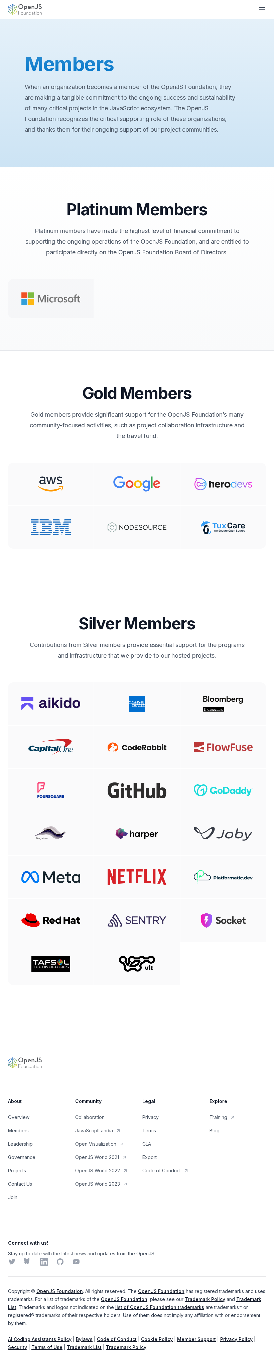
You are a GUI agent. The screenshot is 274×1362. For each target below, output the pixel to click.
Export (149, 1157)
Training (218, 1117)
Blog (215, 1130)
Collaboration (90, 1117)
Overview (18, 1117)
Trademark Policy (205, 1299)
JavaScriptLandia (94, 1130)
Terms (149, 1130)
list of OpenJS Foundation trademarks (159, 1307)
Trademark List (84, 1347)
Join (12, 1197)
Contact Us (20, 1184)
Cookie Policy (157, 1339)
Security (17, 1347)
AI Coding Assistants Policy (40, 1339)
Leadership (20, 1144)
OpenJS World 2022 (97, 1170)
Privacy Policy (236, 1339)
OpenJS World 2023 (97, 1184)
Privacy (150, 1117)
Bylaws (84, 1339)
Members (18, 1130)
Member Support (196, 1339)
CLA (146, 1144)
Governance (21, 1157)
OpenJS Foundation (59, 1291)
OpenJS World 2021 (97, 1157)
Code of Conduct (161, 1170)
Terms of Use (46, 1347)
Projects (17, 1170)
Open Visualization (95, 1144)
